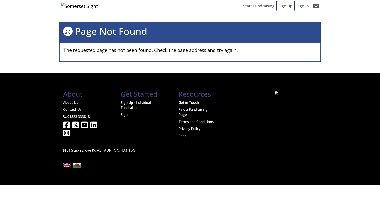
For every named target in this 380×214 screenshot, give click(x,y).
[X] (75, 126)
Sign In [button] (302, 6)
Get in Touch (189, 102)
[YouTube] (84, 126)
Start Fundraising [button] (258, 6)
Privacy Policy (189, 128)
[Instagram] (66, 134)
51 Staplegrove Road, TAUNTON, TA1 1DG (100, 150)
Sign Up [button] (285, 6)
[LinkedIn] (93, 126)
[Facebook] (66, 126)
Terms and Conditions (196, 121)
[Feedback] (316, 6)
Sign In (126, 114)
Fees (182, 136)
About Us (70, 102)
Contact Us (72, 109)
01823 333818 (78, 116)
